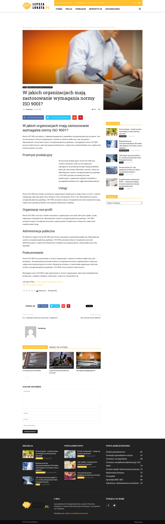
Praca (69, 9)
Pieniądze (80, 9)
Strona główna (80, 3)
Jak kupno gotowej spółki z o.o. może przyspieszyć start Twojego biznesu (130, 157)
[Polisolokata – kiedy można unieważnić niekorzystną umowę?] (111, 132)
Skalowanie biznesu (115, 472)
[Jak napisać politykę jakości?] (88, 360)
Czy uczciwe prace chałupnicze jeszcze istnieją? (88, 474)
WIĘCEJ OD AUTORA (58, 347)
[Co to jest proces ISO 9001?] (35, 360)
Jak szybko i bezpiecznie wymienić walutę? (87, 463)
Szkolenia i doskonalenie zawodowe (122, 483)
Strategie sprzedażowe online (119, 455)
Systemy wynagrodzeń (116, 459)
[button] (139, 9)
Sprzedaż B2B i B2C (114, 479)
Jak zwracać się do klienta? (90, 318)
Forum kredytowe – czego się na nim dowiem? (88, 452)
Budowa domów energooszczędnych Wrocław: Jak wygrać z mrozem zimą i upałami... (130, 144)
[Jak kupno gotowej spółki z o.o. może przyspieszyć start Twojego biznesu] (111, 158)
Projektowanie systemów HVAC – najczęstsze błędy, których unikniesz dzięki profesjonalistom (129, 182)
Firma (59, 9)
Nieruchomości (124, 150)
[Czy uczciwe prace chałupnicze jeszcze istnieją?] (70, 476)
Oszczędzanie (112, 9)
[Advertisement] (82, 20)
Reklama (94, 3)
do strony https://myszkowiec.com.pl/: (48, 282)
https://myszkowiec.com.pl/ (33, 285)
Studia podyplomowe (115, 452)
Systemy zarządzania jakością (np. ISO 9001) (40, 87)
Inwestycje (95, 9)
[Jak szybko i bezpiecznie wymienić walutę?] (70, 465)
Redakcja (29, 109)
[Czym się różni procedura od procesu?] (61, 360)
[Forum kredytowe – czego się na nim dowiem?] (70, 454)
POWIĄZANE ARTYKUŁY (35, 347)
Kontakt (102, 3)
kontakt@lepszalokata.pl (79, 513)
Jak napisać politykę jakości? (85, 370)
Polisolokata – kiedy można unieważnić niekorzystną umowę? (130, 131)
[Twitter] (139, 3)
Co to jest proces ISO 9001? (32, 370)
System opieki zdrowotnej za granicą (122, 469)
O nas (88, 3)
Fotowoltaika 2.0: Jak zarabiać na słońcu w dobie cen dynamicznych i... (129, 169)
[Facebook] (135, 3)
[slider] (29, 290)
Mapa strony (138, 522)
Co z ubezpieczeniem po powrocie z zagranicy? (40, 318)
